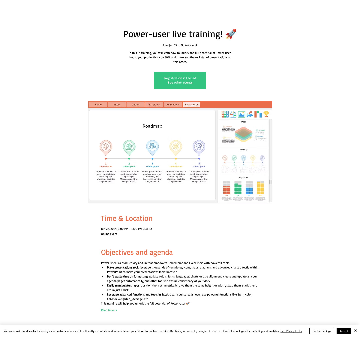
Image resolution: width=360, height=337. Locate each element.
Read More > (109, 310)
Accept (344, 331)
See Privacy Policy (291, 331)
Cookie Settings (322, 331)
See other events (180, 82)
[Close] (355, 331)
